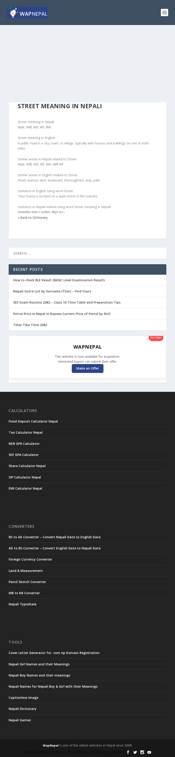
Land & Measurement (26, 570)
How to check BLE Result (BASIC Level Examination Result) (59, 280)
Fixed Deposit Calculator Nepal (33, 421)
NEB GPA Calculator (24, 443)
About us (41, 752)
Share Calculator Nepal (27, 466)
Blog (27, 752)
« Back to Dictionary (33, 217)
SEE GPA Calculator (24, 455)
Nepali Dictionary (22, 709)
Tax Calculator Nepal (26, 432)
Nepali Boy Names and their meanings (39, 675)
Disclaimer (98, 752)
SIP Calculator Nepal (25, 477)
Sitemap (57, 752)
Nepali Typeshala (22, 604)
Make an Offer (87, 368)
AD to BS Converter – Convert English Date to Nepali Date (54, 548)
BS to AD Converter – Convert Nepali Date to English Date (54, 537)
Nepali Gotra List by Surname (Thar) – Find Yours (52, 291)
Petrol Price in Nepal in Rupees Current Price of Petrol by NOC (62, 314)
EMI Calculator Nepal (25, 488)
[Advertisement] (87, 59)
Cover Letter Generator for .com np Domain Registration (54, 653)
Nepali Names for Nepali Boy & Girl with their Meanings (53, 686)
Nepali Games (20, 720)
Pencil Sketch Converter (27, 582)
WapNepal (51, 745)
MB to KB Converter (24, 593)
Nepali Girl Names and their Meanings (39, 664)
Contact (116, 752)
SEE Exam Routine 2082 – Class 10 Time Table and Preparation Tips (67, 302)
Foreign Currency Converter (30, 559)
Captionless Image (23, 697)
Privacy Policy (77, 752)
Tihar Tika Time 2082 (30, 325)
